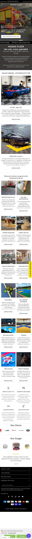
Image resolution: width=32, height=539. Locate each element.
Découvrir (16, 119)
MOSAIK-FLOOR (13, 518)
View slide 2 (16, 40)
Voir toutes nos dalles (15, 36)
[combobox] (6, 537)
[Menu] (1, 4)
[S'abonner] (30, 495)
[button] (27, 4)
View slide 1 (11, 40)
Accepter (22, 536)
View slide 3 (21, 40)
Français (4, 537)
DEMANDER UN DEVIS (30, 269)
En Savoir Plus (12, 533)
